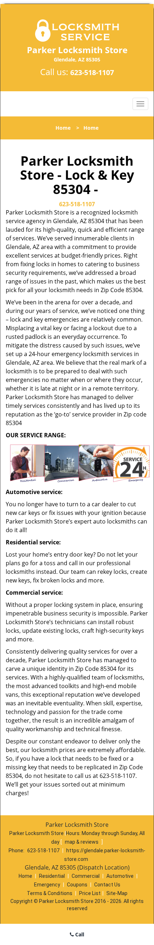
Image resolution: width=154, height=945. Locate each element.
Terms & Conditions (49, 893)
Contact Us (107, 885)
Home (63, 127)
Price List (90, 893)
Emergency (47, 885)
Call (79, 934)
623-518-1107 (92, 72)
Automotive (120, 876)
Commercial (86, 876)
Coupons (77, 885)
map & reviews (82, 842)
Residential (52, 876)
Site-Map (116, 893)
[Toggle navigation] (140, 104)
